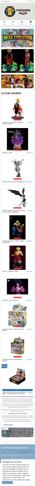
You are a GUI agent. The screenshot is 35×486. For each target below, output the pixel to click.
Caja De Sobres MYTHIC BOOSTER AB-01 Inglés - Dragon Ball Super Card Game (14, 393)
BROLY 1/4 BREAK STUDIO (10, 271)
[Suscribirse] (32, 452)
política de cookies (23, 480)
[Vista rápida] (20, 120)
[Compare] (17, 120)
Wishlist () (31, 1)
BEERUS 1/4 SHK (7, 152)
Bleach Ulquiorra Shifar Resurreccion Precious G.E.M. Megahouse (13, 211)
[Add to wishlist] (15, 120)
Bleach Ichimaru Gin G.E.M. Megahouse (13, 181)
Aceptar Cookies (7, 482)
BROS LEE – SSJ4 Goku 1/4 (10, 300)
